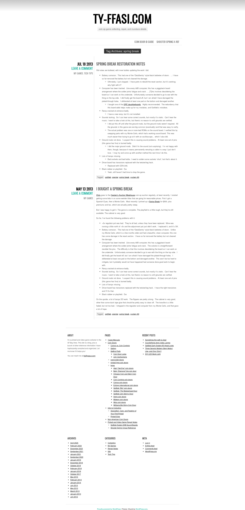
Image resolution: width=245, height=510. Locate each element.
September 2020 (76, 457)
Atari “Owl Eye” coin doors (123, 368)
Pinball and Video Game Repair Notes (122, 422)
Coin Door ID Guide (144, 42)
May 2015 (74, 477)
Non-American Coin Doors (118, 419)
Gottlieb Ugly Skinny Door (123, 394)
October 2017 (75, 474)
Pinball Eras (115, 416)
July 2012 (74, 497)
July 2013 (74, 485)
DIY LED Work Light (152, 354)
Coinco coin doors (120, 382)
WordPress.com (141, 509)
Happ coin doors (119, 396)
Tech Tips (88, 73)
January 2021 (75, 454)
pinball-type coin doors (119, 362)
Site (109, 451)
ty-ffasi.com (122, 18)
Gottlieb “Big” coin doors (122, 388)
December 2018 (76, 462)
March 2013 (75, 491)
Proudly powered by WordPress (109, 509)
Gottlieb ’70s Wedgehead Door (125, 391)
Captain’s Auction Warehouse (123, 195)
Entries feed (149, 445)
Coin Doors (112, 342)
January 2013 (75, 494)
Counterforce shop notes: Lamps (157, 342)
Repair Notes (113, 448)
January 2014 (75, 482)
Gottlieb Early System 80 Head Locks (159, 345)
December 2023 (76, 448)
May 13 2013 (84, 188)
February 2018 (76, 468)
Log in (147, 443)
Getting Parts (116, 351)
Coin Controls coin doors (123, 379)
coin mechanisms (120, 357)
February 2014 (76, 479)
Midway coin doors (120, 399)
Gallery (113, 348)
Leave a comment (82, 68)
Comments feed (151, 448)
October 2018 (75, 465)
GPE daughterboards (132, 104)
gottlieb (108, 177)
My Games (78, 73)
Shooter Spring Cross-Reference (123, 428)
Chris (98, 195)
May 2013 (74, 488)
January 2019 (75, 460)
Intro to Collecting (114, 408)
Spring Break (154, 201)
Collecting (112, 443)
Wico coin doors (119, 402)
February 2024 (76, 445)
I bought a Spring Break (114, 188)
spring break (124, 177)
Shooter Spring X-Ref (168, 42)
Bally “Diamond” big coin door (124, 371)
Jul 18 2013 (85, 64)
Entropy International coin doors (125, 385)
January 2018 (75, 471)
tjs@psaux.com (89, 355)
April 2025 (74, 443)
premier (115, 177)
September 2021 (76, 451)
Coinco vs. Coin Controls (120, 345)
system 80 (134, 177)
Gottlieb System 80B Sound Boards (124, 425)
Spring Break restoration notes (120, 63)
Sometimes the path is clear (155, 340)
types (113, 365)
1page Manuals (114, 340)
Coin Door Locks (119, 354)
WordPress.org (151, 451)
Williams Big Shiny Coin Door (124, 405)
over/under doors (117, 359)
